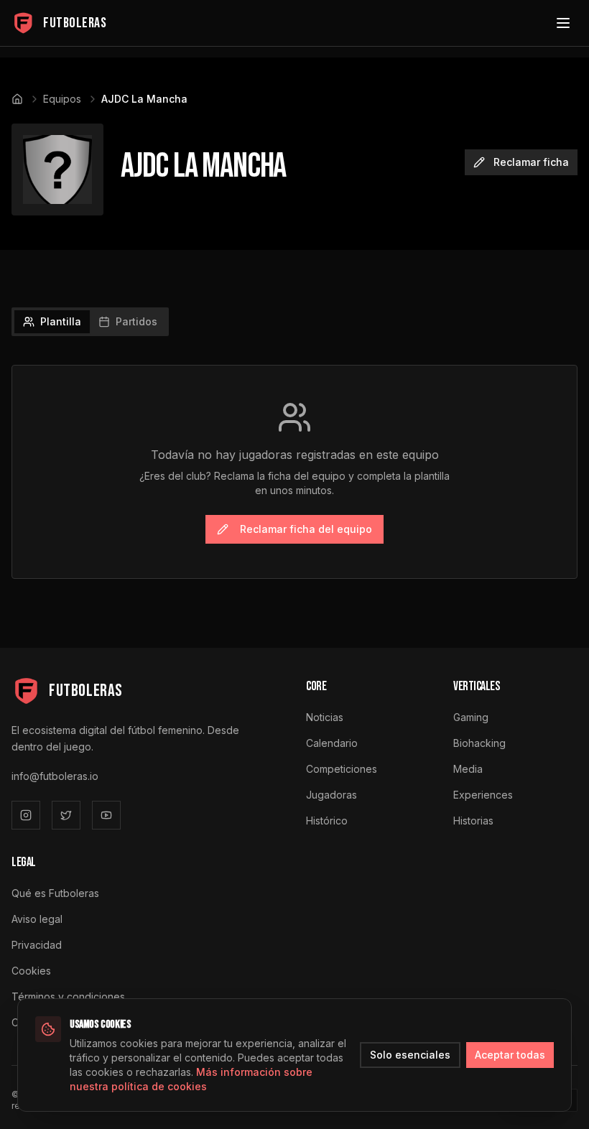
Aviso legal (36, 919)
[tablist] (90, 321)
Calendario (332, 743)
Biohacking (479, 743)
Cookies (31, 971)
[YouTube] (106, 815)
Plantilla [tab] (60, 321)
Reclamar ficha (531, 162)
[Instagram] (25, 815)
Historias (473, 820)
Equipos (62, 99)
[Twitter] (66, 815)
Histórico (327, 820)
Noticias (324, 717)
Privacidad (36, 945)
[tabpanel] (294, 472)
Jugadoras (331, 795)
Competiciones (341, 769)
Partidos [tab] (136, 321)
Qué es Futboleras (55, 893)
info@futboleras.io (54, 776)
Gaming (470, 717)
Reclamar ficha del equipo (306, 529)
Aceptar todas (510, 1055)
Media (468, 769)
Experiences (483, 795)
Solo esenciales (410, 1055)
